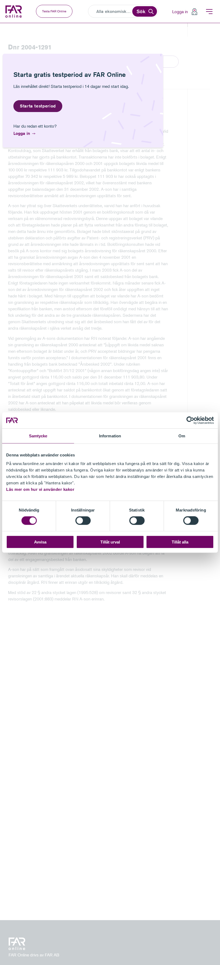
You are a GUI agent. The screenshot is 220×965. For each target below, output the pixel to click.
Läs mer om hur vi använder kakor (40, 489)
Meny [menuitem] (209, 11)
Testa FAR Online (54, 11)
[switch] (83, 520)
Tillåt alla (180, 541)
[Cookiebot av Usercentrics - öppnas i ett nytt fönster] (190, 420)
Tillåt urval (110, 541)
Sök (141, 11)
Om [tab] (181, 436)
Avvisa (40, 541)
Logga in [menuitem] (180, 11)
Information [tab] (110, 436)
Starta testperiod (38, 106)
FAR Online (14, 11)
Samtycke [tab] (38, 436)
